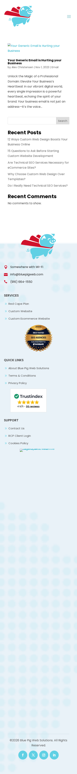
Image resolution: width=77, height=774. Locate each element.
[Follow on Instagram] (43, 755)
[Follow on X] (33, 755)
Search (62, 121)
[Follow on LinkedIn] (54, 755)
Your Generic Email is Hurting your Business (34, 61)
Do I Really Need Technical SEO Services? (38, 185)
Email (55, 67)
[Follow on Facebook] (22, 755)
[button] (28, 400)
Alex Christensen (22, 67)
